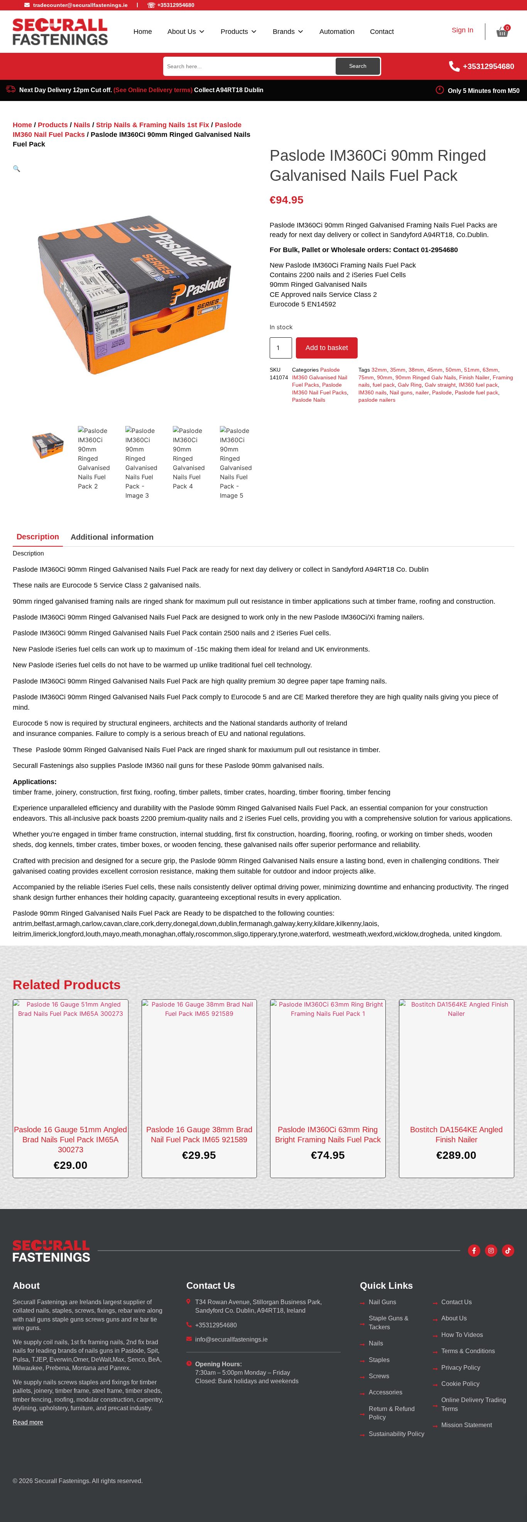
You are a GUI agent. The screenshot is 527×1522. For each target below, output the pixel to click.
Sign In (462, 30)
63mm (490, 370)
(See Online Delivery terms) (153, 90)
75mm (366, 377)
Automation (337, 31)
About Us (181, 31)
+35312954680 (488, 66)
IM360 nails (372, 392)
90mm (384, 377)
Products (234, 31)
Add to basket (327, 348)
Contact (382, 31)
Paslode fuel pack (476, 392)
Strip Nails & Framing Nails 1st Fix (152, 125)
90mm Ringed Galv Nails (425, 377)
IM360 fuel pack (478, 385)
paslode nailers (376, 400)
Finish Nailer (474, 377)
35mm (397, 370)
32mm (379, 370)
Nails (82, 125)
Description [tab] (38, 536)
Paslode (442, 392)
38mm (416, 370)
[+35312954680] (454, 66)
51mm (472, 370)
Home (142, 31)
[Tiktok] (508, 1250)
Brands (284, 31)
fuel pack (384, 385)
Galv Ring (410, 385)
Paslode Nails (308, 400)
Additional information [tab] (112, 537)
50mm (453, 370)
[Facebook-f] (474, 1250)
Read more (28, 1422)
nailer (422, 392)
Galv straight (440, 385)
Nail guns (401, 392)
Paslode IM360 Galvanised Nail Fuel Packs (319, 377)
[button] (16, 168)
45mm (435, 370)
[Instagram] (491, 1250)
